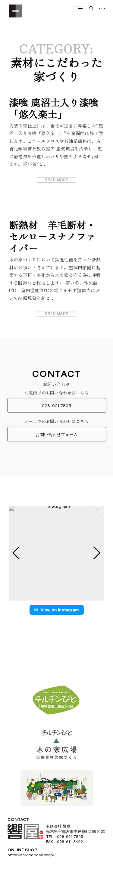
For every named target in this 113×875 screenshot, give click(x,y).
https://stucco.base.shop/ (31, 854)
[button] (56, 596)
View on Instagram (59, 609)
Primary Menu (79, 8)
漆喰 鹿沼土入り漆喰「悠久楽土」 (54, 107)
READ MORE (56, 180)
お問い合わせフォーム (57, 434)
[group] (56, 553)
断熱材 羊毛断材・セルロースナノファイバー (52, 236)
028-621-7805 (56, 405)
